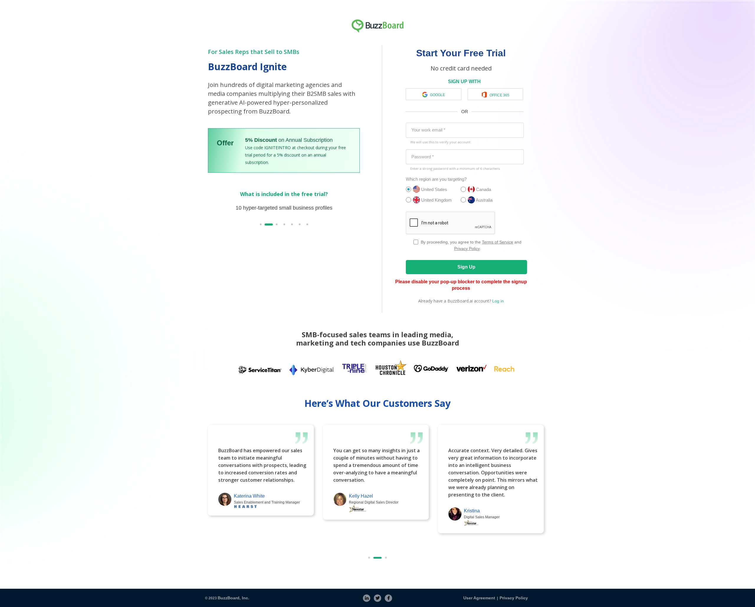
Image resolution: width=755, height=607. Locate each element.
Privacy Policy (467, 248)
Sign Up (466, 266)
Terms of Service (497, 242)
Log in (498, 301)
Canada (483, 189)
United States (433, 189)
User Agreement (479, 598)
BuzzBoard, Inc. (233, 598)
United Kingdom (436, 200)
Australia (484, 200)
